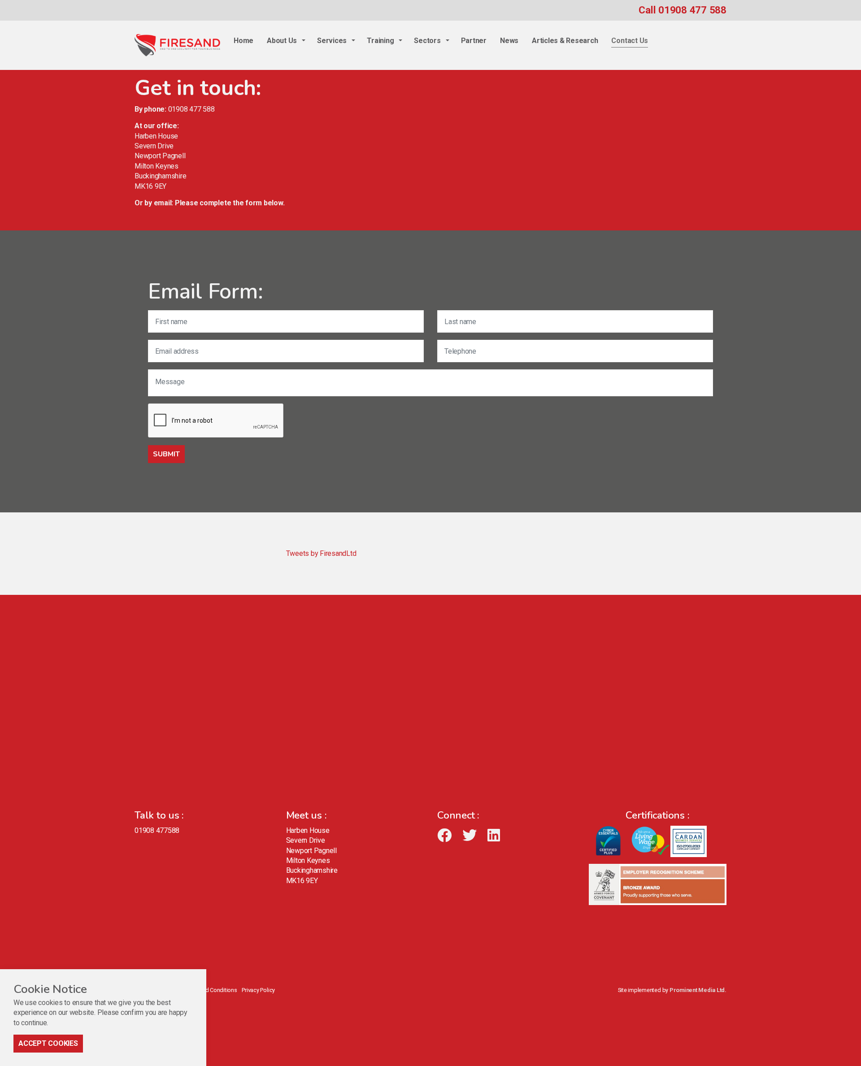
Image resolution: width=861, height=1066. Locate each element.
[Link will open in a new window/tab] (448, 835)
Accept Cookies (48, 1043)
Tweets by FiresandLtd (321, 553)
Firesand (177, 45)
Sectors (427, 40)
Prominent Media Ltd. (698, 990)
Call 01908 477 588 (682, 10)
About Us (282, 40)
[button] (166, 454)
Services (332, 40)
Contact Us (629, 40)
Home (243, 40)
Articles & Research (565, 40)
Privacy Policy (258, 990)
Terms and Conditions (210, 990)
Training (380, 40)
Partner (474, 40)
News (509, 40)
